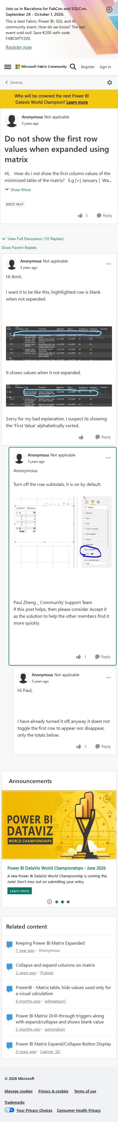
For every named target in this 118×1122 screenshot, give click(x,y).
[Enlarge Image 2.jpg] (59, 396)
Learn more (77, 102)
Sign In (105, 66)
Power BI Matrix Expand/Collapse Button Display (63, 1044)
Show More (21, 189)
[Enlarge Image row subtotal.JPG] (62, 532)
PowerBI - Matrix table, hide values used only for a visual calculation (63, 990)
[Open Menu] (110, 83)
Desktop (16, 82)
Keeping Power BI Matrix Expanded (50, 943)
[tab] (56, 902)
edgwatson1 (55, 1001)
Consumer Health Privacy (79, 1110)
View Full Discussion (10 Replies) (35, 238)
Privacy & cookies (53, 1090)
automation (55, 1029)
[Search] (73, 66)
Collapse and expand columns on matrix (55, 965)
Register (88, 66)
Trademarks (15, 1102)
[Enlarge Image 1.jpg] (59, 343)
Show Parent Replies (19, 247)
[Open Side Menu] (7, 66)
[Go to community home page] (41, 66)
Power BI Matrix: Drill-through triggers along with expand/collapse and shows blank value (60, 1019)
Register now (19, 47)
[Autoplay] (49, 902)
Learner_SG (50, 1051)
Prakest (46, 972)
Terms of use (85, 1090)
